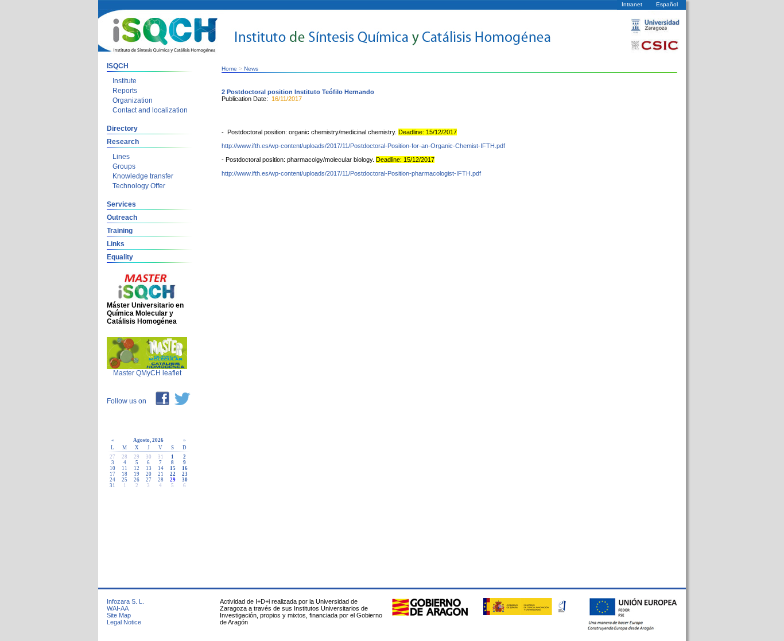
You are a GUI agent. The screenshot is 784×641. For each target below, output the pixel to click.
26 (136, 480)
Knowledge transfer (142, 176)
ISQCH (118, 66)
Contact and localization (150, 110)
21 (161, 474)
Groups (123, 166)
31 (112, 485)
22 (173, 474)
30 (185, 480)
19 (136, 474)
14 (161, 468)
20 (149, 474)
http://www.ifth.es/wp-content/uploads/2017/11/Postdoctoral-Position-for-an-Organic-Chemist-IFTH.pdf (363, 145)
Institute (124, 81)
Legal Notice (124, 622)
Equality (120, 257)
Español (667, 4)
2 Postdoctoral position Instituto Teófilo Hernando (298, 91)
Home (229, 68)
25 (124, 480)
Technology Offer (138, 186)
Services (121, 204)
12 (136, 468)
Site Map (119, 615)
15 (173, 468)
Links (116, 244)
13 (149, 468)
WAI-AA (118, 608)
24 (112, 480)
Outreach (122, 217)
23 (185, 474)
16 (185, 468)
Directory (122, 129)
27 (149, 480)
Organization (132, 100)
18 (124, 474)
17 (112, 474)
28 (161, 480)
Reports (124, 91)
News (251, 68)
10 (112, 468)
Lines (121, 157)
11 (124, 468)
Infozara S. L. (125, 601)
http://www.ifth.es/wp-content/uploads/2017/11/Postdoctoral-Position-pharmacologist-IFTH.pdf (351, 173)
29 (173, 480)
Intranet (632, 4)
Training (120, 231)
